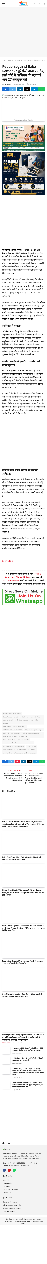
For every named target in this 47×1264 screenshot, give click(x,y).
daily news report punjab (34, 730)
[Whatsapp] (14, 1170)
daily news (7, 726)
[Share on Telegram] (34, 89)
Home (4, 60)
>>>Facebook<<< (11, 580)
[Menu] (3, 3)
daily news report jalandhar (12, 730)
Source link (7, 561)
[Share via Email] (27, 89)
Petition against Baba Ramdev (13, 746)
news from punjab (26, 743)
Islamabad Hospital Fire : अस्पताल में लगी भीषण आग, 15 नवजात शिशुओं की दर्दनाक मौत (22, 962)
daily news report (19, 726)
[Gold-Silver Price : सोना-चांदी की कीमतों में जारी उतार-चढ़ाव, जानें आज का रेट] (6, 1060)
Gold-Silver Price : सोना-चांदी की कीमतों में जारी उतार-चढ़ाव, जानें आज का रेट (27, 1059)
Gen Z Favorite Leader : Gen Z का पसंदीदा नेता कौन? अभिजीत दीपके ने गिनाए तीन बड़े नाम (22, 995)
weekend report (9, 750)
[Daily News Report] (23, 3)
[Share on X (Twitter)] (12, 89)
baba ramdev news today (12, 714)
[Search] (44, 3)
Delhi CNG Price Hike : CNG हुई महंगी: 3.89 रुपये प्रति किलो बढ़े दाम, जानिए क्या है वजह (21, 858)
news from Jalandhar (10, 743)
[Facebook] (4, 1170)
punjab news (31, 746)
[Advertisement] (23, 32)
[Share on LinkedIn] (20, 89)
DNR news (12, 739)
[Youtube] (9, 1170)
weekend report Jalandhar (26, 750)
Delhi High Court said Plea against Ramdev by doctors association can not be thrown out (22, 734)
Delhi (9, 60)
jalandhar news (23, 739)
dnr (4, 739)
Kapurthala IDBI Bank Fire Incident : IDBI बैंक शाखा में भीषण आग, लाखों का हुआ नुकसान (27, 1049)
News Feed (7, 84)
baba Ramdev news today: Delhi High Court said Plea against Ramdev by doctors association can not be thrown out (21, 720)
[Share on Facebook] (5, 89)
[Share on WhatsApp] (41, 89)
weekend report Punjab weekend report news (19, 753)
